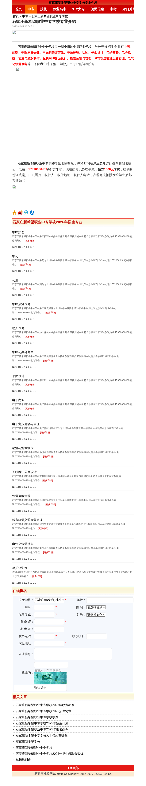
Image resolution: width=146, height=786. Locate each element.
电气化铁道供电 (22, 544)
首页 (18, 9)
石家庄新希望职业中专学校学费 (37, 717)
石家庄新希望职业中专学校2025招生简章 (43, 711)
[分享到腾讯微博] (26, 212)
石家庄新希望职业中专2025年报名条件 (42, 729)
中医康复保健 (21, 304)
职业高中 (59, 9)
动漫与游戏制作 (22, 448)
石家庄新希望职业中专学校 (49, 16)
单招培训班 (19, 568)
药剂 (15, 280)
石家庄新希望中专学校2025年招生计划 (42, 723)
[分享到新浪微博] (20, 212)
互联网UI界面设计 (24, 472)
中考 (113, 9)
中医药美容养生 (22, 352)
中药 (15, 256)
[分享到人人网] (32, 212)
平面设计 (18, 376)
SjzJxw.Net (100, 773)
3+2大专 (78, 9)
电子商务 (18, 400)
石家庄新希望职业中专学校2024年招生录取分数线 (49, 753)
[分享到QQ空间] (14, 212)
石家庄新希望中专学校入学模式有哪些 (41, 735)
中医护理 (18, 232)
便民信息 (97, 9)
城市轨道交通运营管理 (27, 520)
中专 (31, 9)
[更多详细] (30, 240)
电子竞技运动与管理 (26, 424)
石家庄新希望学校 (28, 741)
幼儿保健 (18, 328)
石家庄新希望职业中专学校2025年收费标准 (45, 705)
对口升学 (129, 9)
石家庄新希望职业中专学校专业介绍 (73, 2)
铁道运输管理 (21, 496)
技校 (43, 9)
